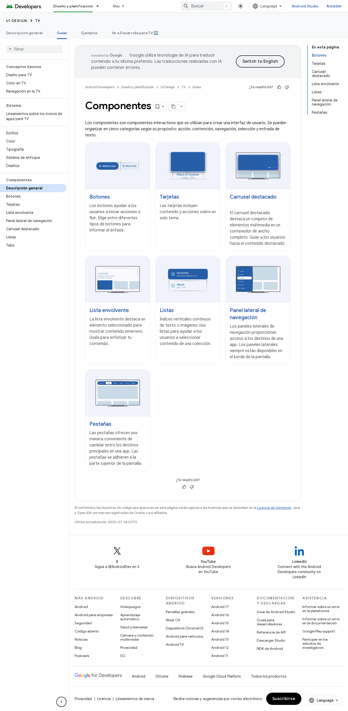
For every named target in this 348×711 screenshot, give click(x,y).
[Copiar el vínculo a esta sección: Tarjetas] (184, 197)
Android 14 (220, 631)
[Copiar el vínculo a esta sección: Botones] (115, 197)
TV (38, 20)
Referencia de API (271, 632)
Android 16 (220, 615)
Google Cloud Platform (222, 676)
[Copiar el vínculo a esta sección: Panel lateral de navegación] (262, 318)
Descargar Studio (271, 640)
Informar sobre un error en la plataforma (321, 608)
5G (122, 655)
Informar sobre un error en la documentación (321, 621)
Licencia (104, 699)
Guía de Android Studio (276, 612)
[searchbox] (34, 49)
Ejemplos (89, 33)
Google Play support (318, 631)
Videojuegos (130, 606)
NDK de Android (270, 648)
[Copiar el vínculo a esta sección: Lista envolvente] (134, 311)
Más (116, 6)
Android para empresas (94, 615)
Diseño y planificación (73, 6)
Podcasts (82, 655)
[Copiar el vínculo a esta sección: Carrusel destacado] (235, 204)
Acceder (334, 6)
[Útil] (279, 87)
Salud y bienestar (134, 627)
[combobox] (206, 6)
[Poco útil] (287, 87)
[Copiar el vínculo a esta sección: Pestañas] (116, 424)
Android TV (175, 644)
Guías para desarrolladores (269, 622)
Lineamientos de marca (135, 699)
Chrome (161, 676)
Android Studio (305, 6)
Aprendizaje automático (130, 617)
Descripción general (24, 33)
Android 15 (220, 623)
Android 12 (220, 647)
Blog (78, 647)
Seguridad (83, 623)
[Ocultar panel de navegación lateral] (61, 702)
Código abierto (87, 631)
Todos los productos (268, 676)
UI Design (16, 20)
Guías (62, 33)
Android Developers (100, 87)
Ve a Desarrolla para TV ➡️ (135, 33)
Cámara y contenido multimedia (136, 637)
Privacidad (128, 647)
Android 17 (220, 606)
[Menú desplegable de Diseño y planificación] (100, 6)
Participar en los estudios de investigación (315, 643)
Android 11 (219, 655)
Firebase (186, 676)
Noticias (81, 639)
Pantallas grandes (180, 612)
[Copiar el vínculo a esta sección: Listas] (179, 311)
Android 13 (220, 639)
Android (81, 606)
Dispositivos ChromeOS (185, 628)
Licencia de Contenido (274, 508)
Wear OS (173, 620)
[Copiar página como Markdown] (173, 106)
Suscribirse (284, 698)
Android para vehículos (184, 636)
